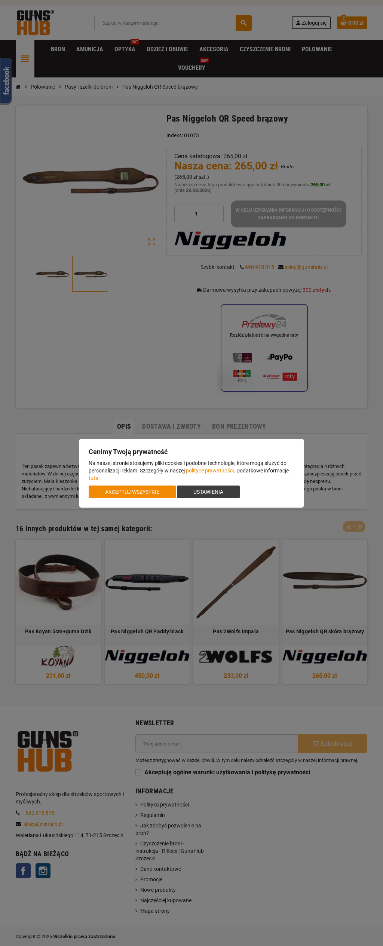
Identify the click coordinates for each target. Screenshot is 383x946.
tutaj (94, 478)
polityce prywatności (210, 471)
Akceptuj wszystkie (132, 492)
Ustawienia (208, 492)
